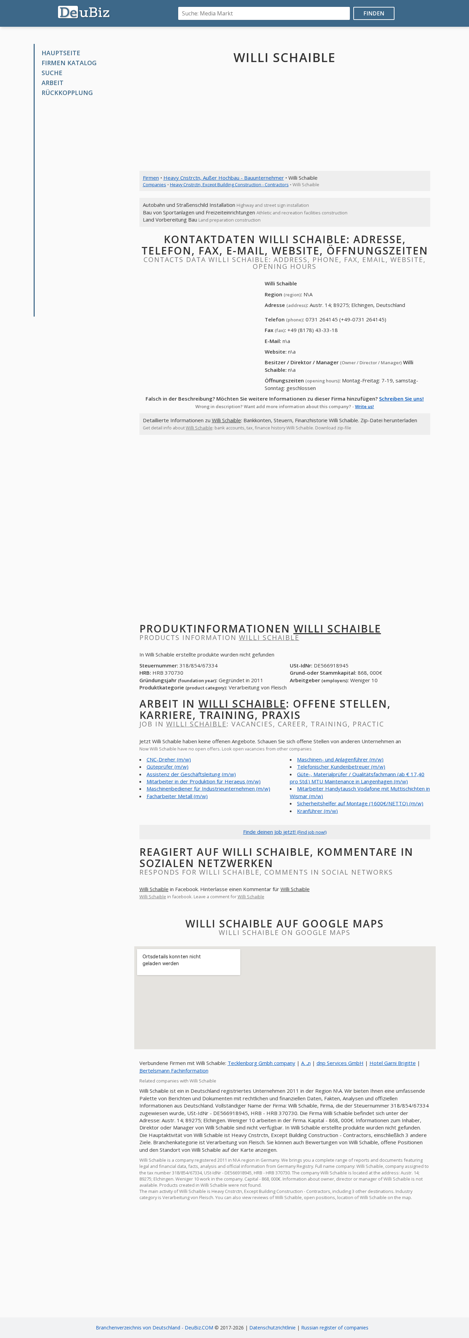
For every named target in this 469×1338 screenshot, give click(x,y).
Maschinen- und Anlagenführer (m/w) (340, 759)
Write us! (364, 406)
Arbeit (53, 83)
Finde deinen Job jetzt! (285, 831)
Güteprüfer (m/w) (167, 766)
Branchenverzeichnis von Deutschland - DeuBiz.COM (154, 1327)
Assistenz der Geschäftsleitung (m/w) (191, 774)
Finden (374, 13)
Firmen (151, 177)
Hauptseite (61, 53)
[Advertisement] (86, 207)
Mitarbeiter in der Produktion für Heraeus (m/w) (204, 781)
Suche (52, 73)
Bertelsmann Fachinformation (173, 1070)
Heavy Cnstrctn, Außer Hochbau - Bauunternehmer (223, 177)
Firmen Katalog (69, 63)
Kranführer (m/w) (317, 810)
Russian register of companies (334, 1327)
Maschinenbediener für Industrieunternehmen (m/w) (208, 788)
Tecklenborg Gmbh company (261, 1062)
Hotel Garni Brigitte (392, 1062)
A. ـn (306, 1062)
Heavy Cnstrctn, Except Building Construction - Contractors (229, 184)
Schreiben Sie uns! (401, 398)
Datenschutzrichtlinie (272, 1327)
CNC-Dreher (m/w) (169, 759)
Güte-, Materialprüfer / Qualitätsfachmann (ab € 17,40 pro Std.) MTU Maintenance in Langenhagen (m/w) (357, 778)
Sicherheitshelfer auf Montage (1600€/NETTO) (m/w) (360, 803)
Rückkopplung (67, 92)
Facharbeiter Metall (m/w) (177, 796)
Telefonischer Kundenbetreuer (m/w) (341, 766)
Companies (154, 184)
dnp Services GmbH (340, 1062)
